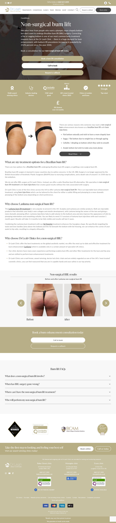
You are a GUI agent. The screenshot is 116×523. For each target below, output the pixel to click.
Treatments (26, 10)
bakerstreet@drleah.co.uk (44, 474)
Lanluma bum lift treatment (19, 208)
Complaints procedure (93, 497)
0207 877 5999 (63, 2)
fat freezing (47, 224)
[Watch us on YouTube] (8, 3)
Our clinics (19, 497)
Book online (103, 10)
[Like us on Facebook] (10, 3)
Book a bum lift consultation (52, 58)
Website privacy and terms (38, 497)
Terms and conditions (58, 500)
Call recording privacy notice (56, 497)
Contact (71, 10)
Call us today (103, 448)
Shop (64, 10)
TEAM (52, 10)
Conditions (37, 10)
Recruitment (82, 497)
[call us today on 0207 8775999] (110, 2)
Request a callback (87, 10)
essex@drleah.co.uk (99, 474)
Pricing (58, 10)
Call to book (52, 65)
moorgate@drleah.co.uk (71, 474)
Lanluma (27, 246)
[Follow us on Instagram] (6, 3)
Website (52, 513)
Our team (26, 497)
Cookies (68, 497)
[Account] (105, 3)
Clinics (45, 10)
